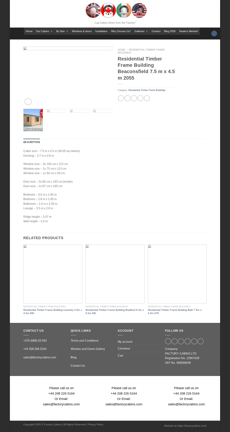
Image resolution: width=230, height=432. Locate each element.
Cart (120, 355)
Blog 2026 (170, 31)
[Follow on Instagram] (102, 37)
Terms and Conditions (84, 340)
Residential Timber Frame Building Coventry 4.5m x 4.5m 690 (52, 311)
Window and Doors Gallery (88, 348)
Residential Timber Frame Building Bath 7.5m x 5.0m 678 (174, 311)
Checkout (124, 348)
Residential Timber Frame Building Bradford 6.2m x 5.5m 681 (115, 311)
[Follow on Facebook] (97, 37)
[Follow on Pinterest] (121, 37)
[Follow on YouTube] (126, 37)
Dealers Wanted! (188, 31)
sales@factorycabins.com (39, 357)
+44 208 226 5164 (61, 393)
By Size (60, 31)
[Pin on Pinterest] (140, 98)
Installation (101, 31)
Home (29, 31)
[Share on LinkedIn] (147, 98)
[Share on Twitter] (127, 98)
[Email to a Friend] (134, 98)
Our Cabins (42, 31)
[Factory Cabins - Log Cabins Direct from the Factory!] (115, 10)
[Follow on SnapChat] (107, 37)
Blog (74, 357)
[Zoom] (28, 101)
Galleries (139, 31)
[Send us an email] (111, 37)
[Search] (214, 34)
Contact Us (78, 365)
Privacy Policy (95, 424)
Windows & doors (82, 31)
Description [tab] (31, 142)
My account (125, 341)
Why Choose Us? (121, 31)
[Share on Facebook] (121, 98)
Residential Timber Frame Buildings (146, 90)
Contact (156, 31)
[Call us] (116, 37)
